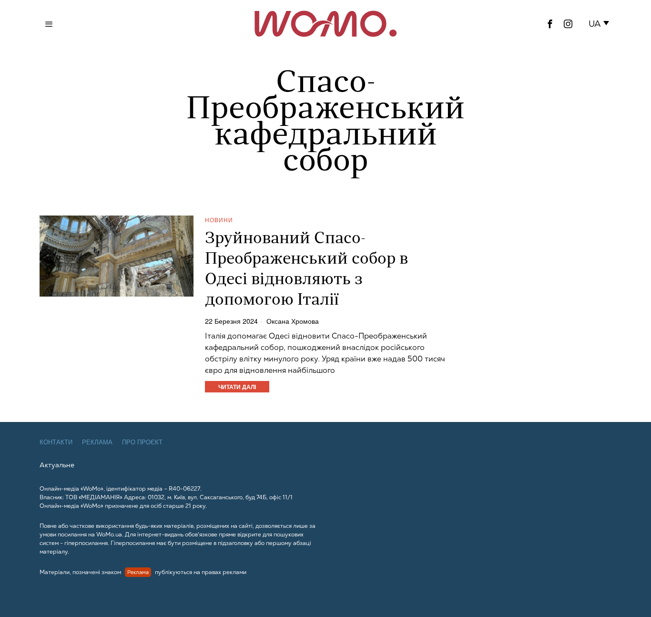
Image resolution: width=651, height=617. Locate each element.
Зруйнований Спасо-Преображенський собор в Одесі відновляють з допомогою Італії (306, 269)
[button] (600, 23)
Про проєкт (142, 442)
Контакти (56, 442)
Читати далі (237, 386)
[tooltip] (550, 23)
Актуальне (57, 465)
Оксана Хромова (292, 321)
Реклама (97, 442)
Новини (219, 220)
